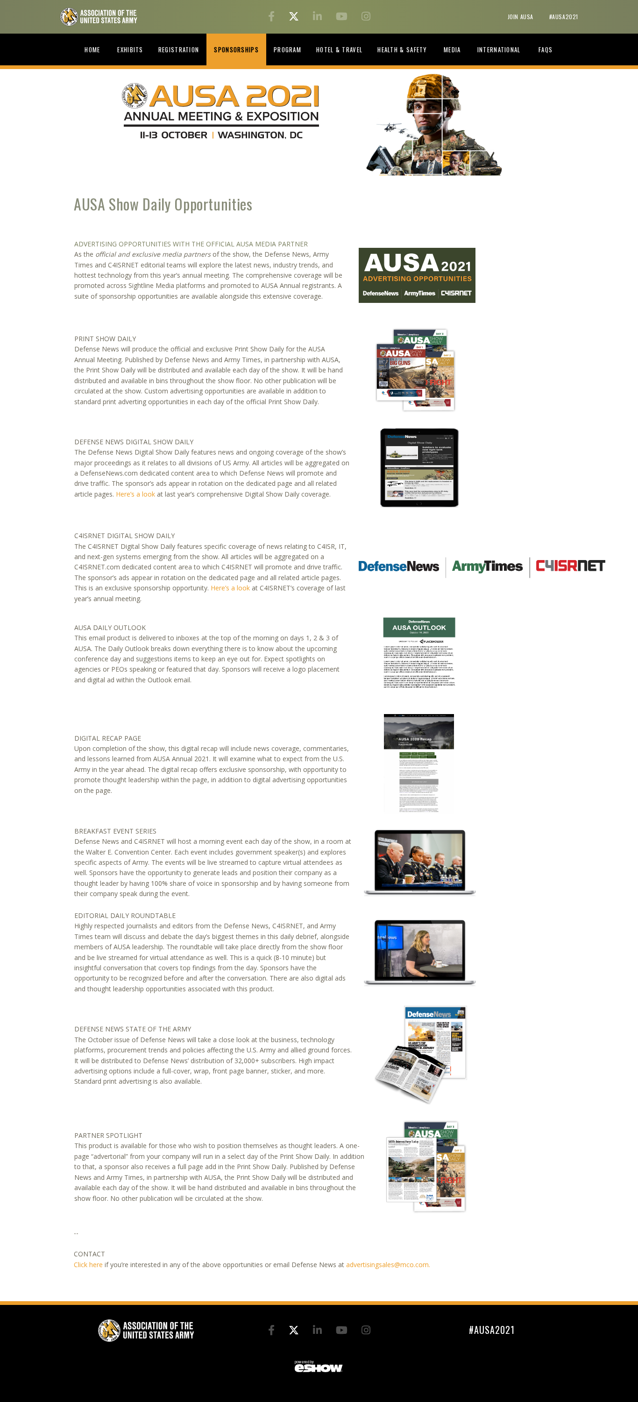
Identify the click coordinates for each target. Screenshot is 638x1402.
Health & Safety (402, 49)
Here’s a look (135, 494)
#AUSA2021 (563, 17)
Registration (178, 49)
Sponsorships (236, 49)
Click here (88, 1264)
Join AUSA (521, 17)
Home (92, 49)
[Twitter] (295, 17)
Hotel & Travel (339, 49)
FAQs (546, 49)
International (499, 49)
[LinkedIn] (318, 17)
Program (287, 49)
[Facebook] (272, 17)
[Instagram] (366, 17)
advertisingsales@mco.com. (388, 1264)
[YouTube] (343, 17)
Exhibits (130, 49)
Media (452, 49)
